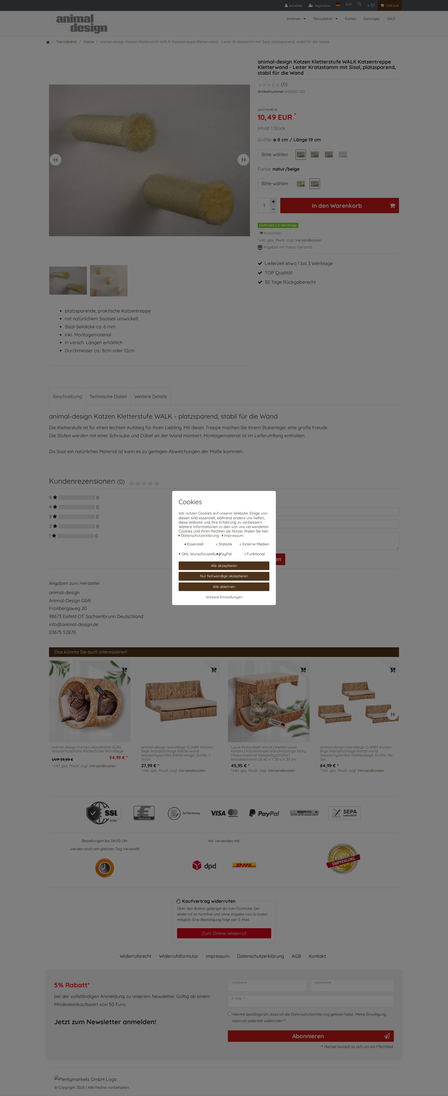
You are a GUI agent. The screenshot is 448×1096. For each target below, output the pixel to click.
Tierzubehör (323, 18)
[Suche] (359, 4)
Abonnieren (308, 1036)
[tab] (67, 396)
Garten (350, 18)
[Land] (338, 4)
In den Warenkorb (337, 205)
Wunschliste (272, 233)
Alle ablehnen (224, 586)
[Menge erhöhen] (273, 202)
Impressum (217, 956)
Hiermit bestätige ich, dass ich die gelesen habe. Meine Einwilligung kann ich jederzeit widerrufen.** (309, 1017)
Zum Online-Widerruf (224, 933)
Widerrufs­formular (178, 956)
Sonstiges (371, 18)
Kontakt (317, 956)
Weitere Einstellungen (224, 597)
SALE (391, 18)
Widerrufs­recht (135, 956)
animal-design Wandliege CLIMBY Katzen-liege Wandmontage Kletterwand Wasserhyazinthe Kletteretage (177, 753)
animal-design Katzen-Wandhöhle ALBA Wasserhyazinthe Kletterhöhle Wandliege (87, 749)
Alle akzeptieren (224, 565)
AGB (296, 956)
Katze (88, 41)
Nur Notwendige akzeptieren (224, 576)
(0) (284, 84)
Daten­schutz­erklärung (260, 956)
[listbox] (90, 701)
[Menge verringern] (273, 209)
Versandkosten (308, 240)
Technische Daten (108, 396)
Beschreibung (67, 396)
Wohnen (294, 18)
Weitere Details (150, 396)
